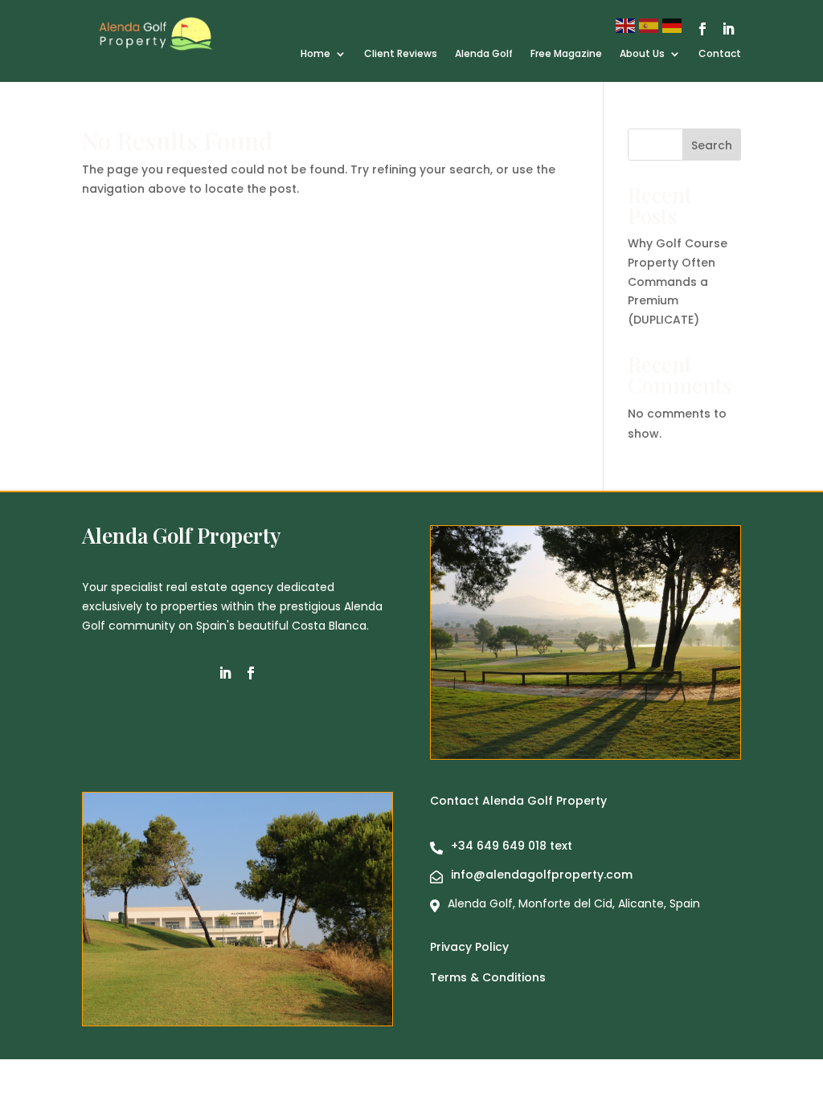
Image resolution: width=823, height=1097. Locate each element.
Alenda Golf (484, 54)
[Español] (650, 25)
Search (711, 145)
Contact (719, 54)
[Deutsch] (674, 25)
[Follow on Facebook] (702, 29)
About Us (642, 54)
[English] (627, 25)
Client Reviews (400, 54)
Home (315, 54)
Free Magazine (566, 54)
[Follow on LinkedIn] (728, 29)
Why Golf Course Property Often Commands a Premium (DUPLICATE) (677, 281)
